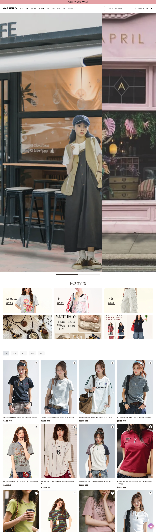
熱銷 (27, 8)
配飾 (58, 8)
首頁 (21, 8)
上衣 (48, 8)
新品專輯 (33, 8)
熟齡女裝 (70, 8)
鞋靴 (64, 8)
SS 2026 (41, 8)
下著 (53, 8)
